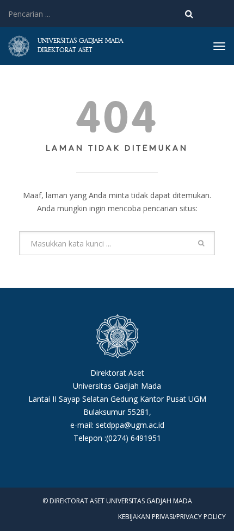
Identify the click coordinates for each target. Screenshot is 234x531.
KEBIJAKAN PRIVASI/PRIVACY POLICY (172, 516)
